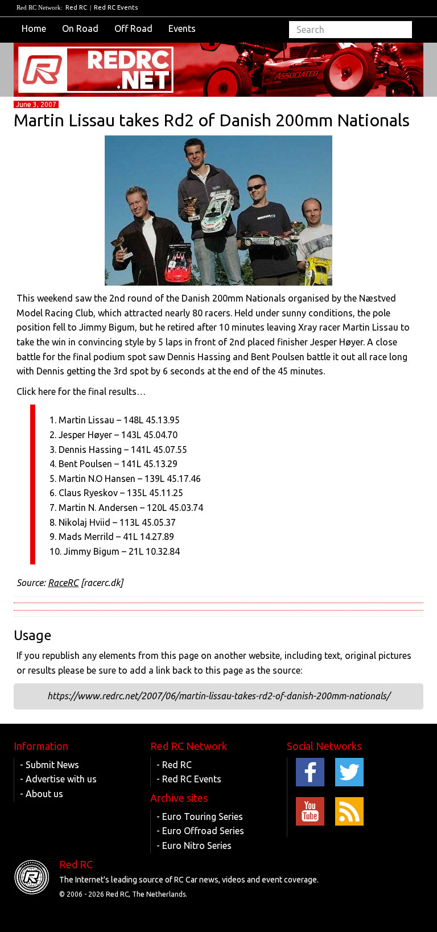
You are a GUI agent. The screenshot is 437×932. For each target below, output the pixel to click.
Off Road (133, 28)
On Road (80, 28)
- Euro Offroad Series (200, 831)
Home (34, 28)
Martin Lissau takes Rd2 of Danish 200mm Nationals (212, 120)
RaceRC (63, 583)
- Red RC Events (188, 779)
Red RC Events (116, 7)
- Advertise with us (58, 779)
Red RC (76, 7)
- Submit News (49, 765)
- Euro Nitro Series (194, 845)
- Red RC (174, 765)
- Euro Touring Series (199, 816)
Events (182, 28)
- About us (41, 794)
